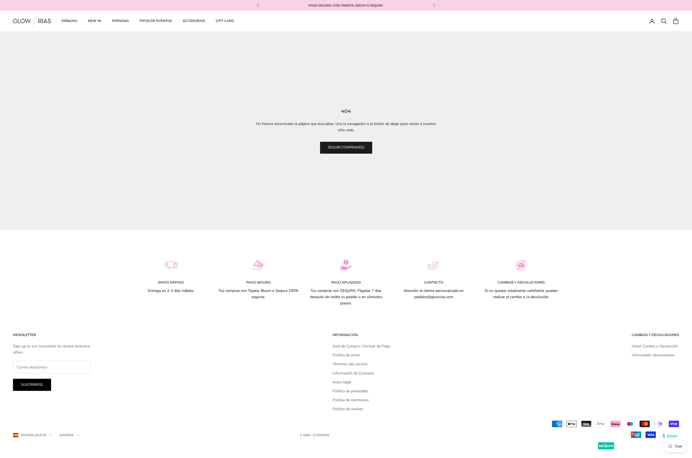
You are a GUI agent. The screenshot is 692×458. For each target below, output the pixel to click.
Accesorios (194, 21)
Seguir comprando (346, 147)
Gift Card (225, 21)
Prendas (120, 21)
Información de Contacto (353, 373)
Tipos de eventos (155, 21)
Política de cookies (347, 408)
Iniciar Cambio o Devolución (655, 346)
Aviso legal (341, 382)
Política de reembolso (350, 400)
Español (66, 435)
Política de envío (346, 355)
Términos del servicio (350, 364)
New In (94, 21)
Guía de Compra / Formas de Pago (361, 346)
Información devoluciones (653, 355)
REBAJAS (69, 21)
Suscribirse (32, 384)
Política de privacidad (350, 391)
